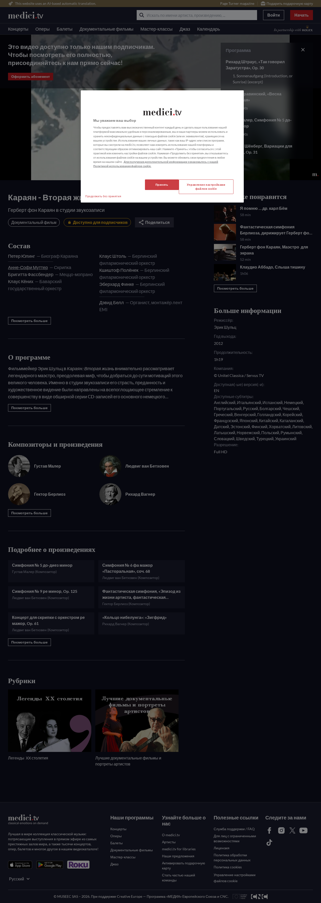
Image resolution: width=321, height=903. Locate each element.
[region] (162, 146)
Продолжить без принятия (103, 196)
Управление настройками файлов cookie (206, 186)
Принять (161, 184)
